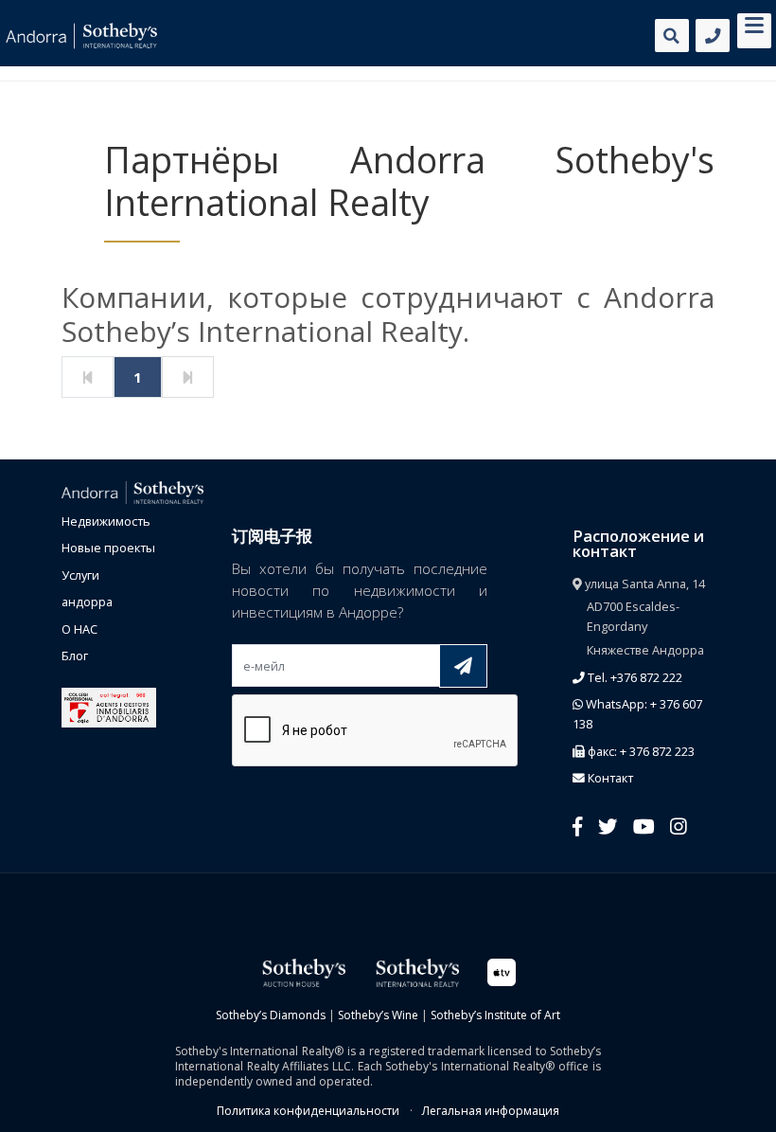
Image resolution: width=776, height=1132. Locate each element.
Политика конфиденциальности (308, 1111)
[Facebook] (578, 826)
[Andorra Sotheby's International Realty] (132, 490)
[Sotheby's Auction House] (302, 971)
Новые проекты (108, 547)
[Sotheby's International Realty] (416, 971)
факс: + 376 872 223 (640, 751)
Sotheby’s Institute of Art (495, 1015)
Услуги (80, 575)
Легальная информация (490, 1111)
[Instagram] (678, 826)
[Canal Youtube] (644, 826)
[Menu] (754, 28)
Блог (75, 655)
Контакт (609, 777)
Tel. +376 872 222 (633, 677)
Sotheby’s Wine (378, 1015)
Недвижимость (106, 521)
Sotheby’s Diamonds (271, 1015)
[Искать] (672, 35)
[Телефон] (713, 35)
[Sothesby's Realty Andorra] (81, 36)
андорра (87, 601)
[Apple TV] (501, 971)
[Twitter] (607, 826)
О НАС (79, 629)
